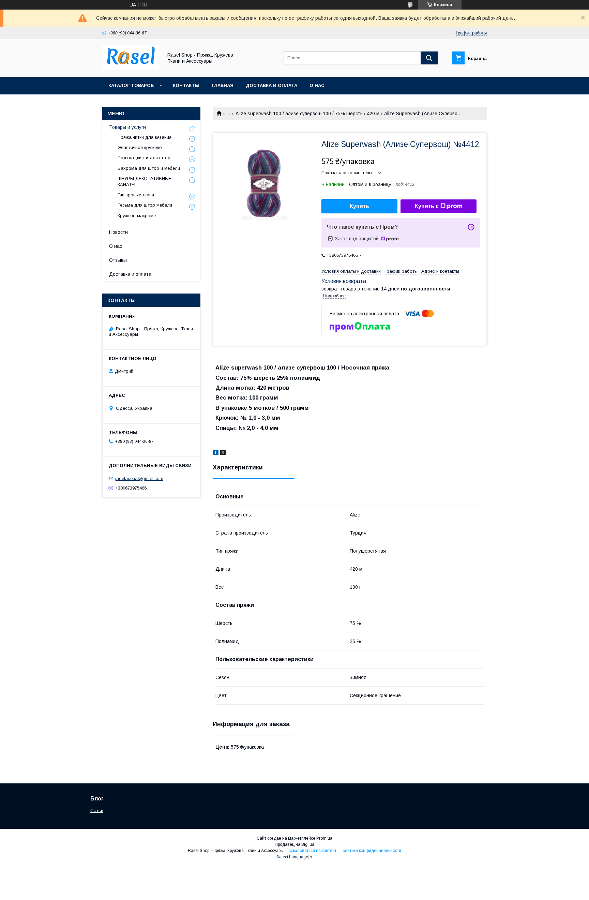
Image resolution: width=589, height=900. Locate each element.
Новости (118, 232)
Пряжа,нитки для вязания (144, 137)
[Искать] (429, 57)
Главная (222, 85)
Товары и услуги (127, 127)
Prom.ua (324, 838)
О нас (316, 85)
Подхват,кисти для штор (144, 157)
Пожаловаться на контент (311, 850)
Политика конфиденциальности (370, 850)
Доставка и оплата (271, 85)
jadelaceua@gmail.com (139, 478)
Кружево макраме (137, 215)
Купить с (427, 206)
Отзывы (118, 260)
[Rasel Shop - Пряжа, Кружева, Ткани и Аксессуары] (130, 68)
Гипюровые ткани (136, 194)
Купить (359, 206)
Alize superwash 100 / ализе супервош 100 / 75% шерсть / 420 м (307, 113)
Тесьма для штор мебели (145, 205)
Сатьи (96, 810)
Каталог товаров (131, 85)
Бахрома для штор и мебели (149, 168)
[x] (223, 453)
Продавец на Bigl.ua (294, 844)
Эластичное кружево (140, 147)
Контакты (186, 85)
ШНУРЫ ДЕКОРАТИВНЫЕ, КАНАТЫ (145, 181)
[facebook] (215, 453)
